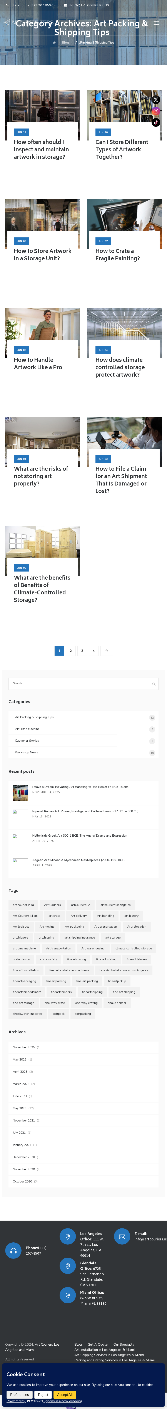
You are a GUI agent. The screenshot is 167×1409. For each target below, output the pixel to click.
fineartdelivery (137, 959)
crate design (21, 959)
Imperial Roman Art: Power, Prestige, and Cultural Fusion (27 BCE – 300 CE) (85, 811)
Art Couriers (52, 905)
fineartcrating (76, 959)
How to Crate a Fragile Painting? (117, 255)
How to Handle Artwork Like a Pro (38, 364)
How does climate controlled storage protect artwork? (120, 368)
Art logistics (21, 927)
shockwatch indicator (27, 1014)
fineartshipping (92, 992)
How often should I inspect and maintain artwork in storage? (41, 150)
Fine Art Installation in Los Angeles (124, 970)
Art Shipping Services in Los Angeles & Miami (109, 1355)
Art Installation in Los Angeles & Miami (104, 1349)
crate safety (48, 959)
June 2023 (20, 1096)
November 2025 (24, 1047)
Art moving (47, 927)
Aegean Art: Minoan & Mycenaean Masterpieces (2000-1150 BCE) (78, 860)
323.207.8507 (42, 5)
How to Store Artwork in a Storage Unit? (43, 255)
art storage (113, 937)
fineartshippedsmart (27, 992)
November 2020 (24, 1169)
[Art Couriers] (30, 22)
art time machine (24, 948)
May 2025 (19, 1059)
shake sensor (117, 1003)
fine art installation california (69, 970)
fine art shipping (124, 992)
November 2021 (24, 1120)
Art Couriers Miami (25, 916)
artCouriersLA (80, 905)
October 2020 (22, 1181)
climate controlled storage (133, 948)
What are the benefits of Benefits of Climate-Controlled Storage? (42, 589)
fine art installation (26, 970)
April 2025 (20, 1072)
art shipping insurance (79, 937)
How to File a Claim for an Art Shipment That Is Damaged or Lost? (121, 480)
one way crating (86, 1003)
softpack (59, 1014)
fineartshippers (61, 992)
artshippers (20, 937)
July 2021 (19, 1133)
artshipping (46, 937)
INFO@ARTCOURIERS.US (89, 5)
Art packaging (74, 927)
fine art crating (106, 959)
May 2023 (19, 1108)
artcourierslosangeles (115, 905)
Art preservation (105, 927)
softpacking (83, 1014)
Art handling (105, 916)
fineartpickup (117, 981)
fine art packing (87, 981)
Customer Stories (27, 741)
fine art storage (23, 1003)
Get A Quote (98, 1344)
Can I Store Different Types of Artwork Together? (121, 150)
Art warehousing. (93, 948)
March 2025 (21, 1084)
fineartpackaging (24, 981)
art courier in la (23, 905)
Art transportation (58, 948)
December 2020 (24, 1157)
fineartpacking (56, 981)
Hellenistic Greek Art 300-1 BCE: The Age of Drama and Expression (79, 836)
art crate (54, 916)
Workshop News (26, 752)
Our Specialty (124, 1344)
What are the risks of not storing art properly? (41, 477)
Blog (78, 1344)
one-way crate (55, 1003)
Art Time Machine (27, 729)
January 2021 (22, 1145)
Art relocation (136, 927)
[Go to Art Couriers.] (54, 42)
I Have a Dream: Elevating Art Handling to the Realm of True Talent (80, 787)
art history (131, 916)
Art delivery (79, 916)
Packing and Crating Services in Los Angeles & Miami (114, 1360)
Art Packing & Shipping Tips (34, 717)
